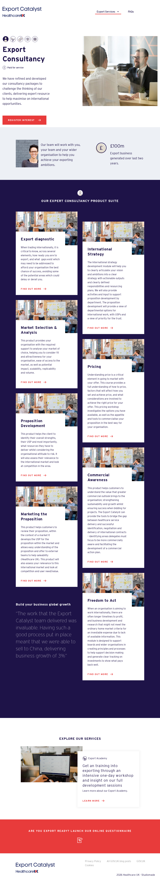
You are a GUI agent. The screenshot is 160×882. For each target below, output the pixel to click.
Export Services (106, 11)
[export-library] (35, 39)
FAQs (131, 11)
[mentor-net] (28, 39)
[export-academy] (13, 39)
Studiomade (148, 874)
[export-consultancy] (5, 39)
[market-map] (20, 39)
